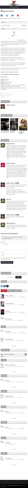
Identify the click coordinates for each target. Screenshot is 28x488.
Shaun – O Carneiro (9, 295)
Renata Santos (10, 143)
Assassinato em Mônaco (10, 354)
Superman (7, 380)
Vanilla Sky (7, 311)
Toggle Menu (14, 7)
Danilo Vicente (10, 105)
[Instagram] (7, 286)
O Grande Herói (5, 132)
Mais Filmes (14, 346)
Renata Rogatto (10, 223)
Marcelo (8, 199)
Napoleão (12, 132)
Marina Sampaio (10, 163)
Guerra (10, 93)
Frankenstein (7, 331)
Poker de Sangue (8, 458)
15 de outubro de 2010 (16, 18)
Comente (3, 242)
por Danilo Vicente (5, 18)
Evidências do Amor (9, 396)
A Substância (7, 442)
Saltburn (7, 427)
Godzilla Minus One (9, 339)
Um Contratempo (8, 319)
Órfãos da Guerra (21, 132)
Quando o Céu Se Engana (10, 364)
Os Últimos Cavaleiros (9, 303)
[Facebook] (5, 286)
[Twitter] (2, 286)
